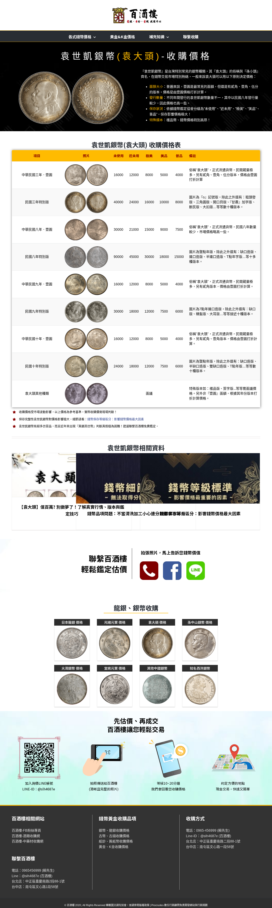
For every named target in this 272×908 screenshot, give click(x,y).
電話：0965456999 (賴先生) (33, 870)
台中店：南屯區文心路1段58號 (35, 887)
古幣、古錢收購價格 (114, 836)
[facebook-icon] (172, 563)
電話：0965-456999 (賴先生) (208, 830)
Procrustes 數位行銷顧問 (165, 905)
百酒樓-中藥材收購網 (27, 841)
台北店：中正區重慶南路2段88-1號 (38, 881)
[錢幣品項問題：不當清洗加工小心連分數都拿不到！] (136, 493)
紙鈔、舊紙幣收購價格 (116, 841)
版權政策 (144, 905)
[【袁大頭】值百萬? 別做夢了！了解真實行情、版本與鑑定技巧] (72, 493)
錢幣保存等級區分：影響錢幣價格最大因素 (115, 419)
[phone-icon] (149, 563)
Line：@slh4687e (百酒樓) (32, 876)
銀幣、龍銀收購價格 (114, 830)
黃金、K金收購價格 (113, 847)
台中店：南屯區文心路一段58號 (210, 847)
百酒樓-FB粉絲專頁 (26, 830)
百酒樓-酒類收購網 (26, 836)
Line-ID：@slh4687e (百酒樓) (208, 836)
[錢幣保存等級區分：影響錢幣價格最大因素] (200, 493)
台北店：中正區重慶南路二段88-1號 (213, 841)
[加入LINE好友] (39, 736)
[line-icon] (195, 563)
